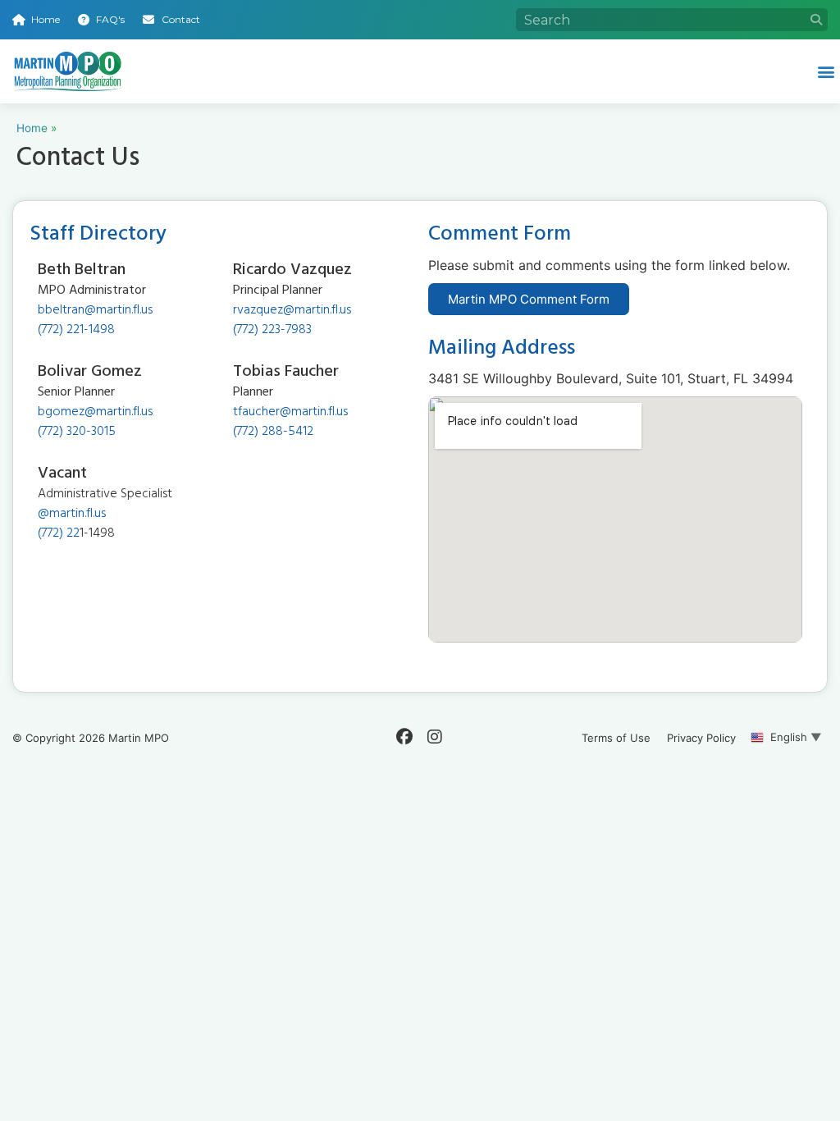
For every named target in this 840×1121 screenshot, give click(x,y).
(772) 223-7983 (272, 330)
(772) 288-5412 (273, 432)
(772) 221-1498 (76, 330)
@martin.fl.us (72, 514)
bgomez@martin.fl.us (95, 412)
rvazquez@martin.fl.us (292, 311)
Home (32, 128)
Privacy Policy (701, 737)
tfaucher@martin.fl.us (290, 412)
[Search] (816, 19)
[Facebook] (404, 737)
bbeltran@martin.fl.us (95, 311)
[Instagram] (435, 737)
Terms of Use (616, 737)
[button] (826, 71)
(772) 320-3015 (77, 432)
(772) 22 (59, 534)
